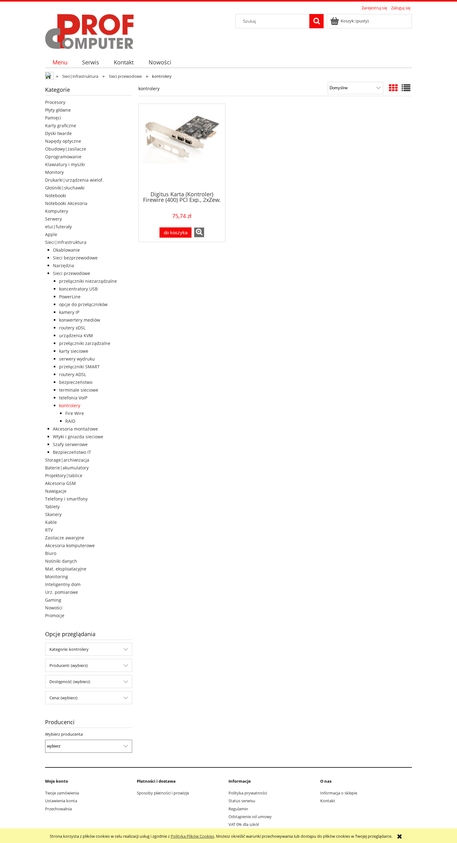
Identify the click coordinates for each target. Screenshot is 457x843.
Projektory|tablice (63, 475)
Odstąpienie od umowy (250, 816)
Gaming (53, 600)
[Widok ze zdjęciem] (393, 88)
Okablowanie (66, 250)
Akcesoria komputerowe (70, 545)
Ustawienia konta (61, 800)
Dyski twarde (58, 133)
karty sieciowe (73, 351)
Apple (51, 234)
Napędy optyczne (63, 141)
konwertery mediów (79, 320)
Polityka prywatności (247, 793)
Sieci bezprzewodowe (75, 258)
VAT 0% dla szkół (243, 824)
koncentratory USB (78, 289)
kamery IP (69, 312)
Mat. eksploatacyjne (65, 569)
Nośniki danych (61, 561)
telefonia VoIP (73, 398)
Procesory (55, 102)
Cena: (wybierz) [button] (63, 698)
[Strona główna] (89, 30)
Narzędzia (63, 265)
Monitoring (56, 577)
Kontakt (327, 800)
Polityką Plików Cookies (192, 836)
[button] (199, 232)
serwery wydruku (77, 359)
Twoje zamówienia (62, 793)
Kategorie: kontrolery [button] (69, 649)
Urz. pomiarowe (61, 592)
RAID (70, 421)
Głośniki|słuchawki (65, 188)
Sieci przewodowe (71, 273)
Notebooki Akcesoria (66, 203)
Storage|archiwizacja (67, 460)
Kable (51, 522)
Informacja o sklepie (338, 793)
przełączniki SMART (79, 367)
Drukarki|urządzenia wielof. (74, 180)
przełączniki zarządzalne (84, 343)
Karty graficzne (60, 125)
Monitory (54, 172)
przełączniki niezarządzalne (88, 281)
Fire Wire (74, 413)
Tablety (52, 507)
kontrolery (69, 405)
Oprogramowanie (63, 157)
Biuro (50, 553)
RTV (49, 530)
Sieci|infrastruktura (65, 242)
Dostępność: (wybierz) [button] (69, 681)
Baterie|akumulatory (67, 468)
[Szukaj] (316, 21)
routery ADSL (72, 374)
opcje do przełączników (83, 304)
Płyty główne (58, 110)
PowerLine (70, 297)
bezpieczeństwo (75, 382)
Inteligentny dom (63, 584)
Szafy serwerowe (70, 444)
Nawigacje (56, 491)
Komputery (56, 211)
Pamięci (53, 118)
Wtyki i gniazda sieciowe (78, 437)
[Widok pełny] (406, 88)
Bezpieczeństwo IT (72, 452)
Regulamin (238, 809)
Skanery (53, 514)
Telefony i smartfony (66, 499)
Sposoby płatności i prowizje (163, 793)
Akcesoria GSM (60, 483)
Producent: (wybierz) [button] (68, 665)
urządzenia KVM (76, 335)
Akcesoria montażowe (75, 429)
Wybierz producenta (64, 734)
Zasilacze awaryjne (64, 538)
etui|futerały (58, 227)
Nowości (53, 608)
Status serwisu (241, 800)
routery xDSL (72, 328)
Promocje (54, 615)
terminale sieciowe (78, 390)
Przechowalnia (58, 809)
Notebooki (55, 195)
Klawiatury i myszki (65, 164)
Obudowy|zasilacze (65, 149)
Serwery (53, 219)
